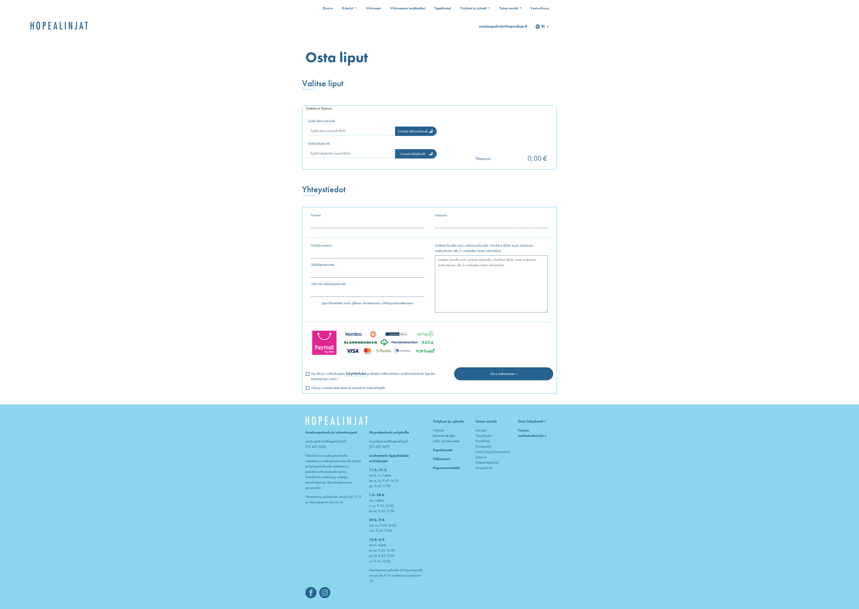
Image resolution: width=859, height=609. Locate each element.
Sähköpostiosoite (322, 264)
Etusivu (328, 8)
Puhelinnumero (321, 245)
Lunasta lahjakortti (412, 153)
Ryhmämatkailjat (444, 435)
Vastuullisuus (539, 8)
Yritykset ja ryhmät (473, 8)
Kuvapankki (483, 446)
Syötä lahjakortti (319, 143)
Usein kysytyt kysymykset (492, 451)
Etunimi (316, 215)
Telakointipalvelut (487, 462)
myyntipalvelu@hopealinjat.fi (388, 441)
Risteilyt (348, 8)
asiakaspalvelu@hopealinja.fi (503, 26)
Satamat (480, 457)
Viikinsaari (373, 8)
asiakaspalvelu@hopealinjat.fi (325, 441)
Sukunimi (441, 215)
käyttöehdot (356, 373)
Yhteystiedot (483, 435)
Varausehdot (484, 467)
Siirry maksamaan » (503, 373)
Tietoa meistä (509, 8)
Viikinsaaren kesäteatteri (407, 8)
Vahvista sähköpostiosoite (328, 283)
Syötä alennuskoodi (321, 120)
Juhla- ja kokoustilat (446, 441)
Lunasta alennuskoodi (412, 131)
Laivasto (480, 430)
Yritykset (438, 430)
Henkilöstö (482, 441)
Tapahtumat (442, 8)
